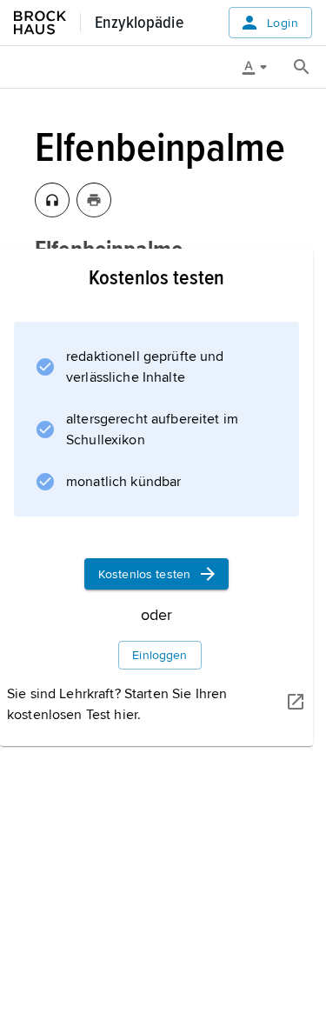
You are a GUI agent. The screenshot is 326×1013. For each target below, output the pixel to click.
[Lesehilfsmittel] (261, 67)
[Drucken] (94, 200)
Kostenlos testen (144, 574)
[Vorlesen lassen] (52, 200)
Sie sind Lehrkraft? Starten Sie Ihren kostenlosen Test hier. (117, 704)
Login (282, 23)
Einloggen (159, 655)
